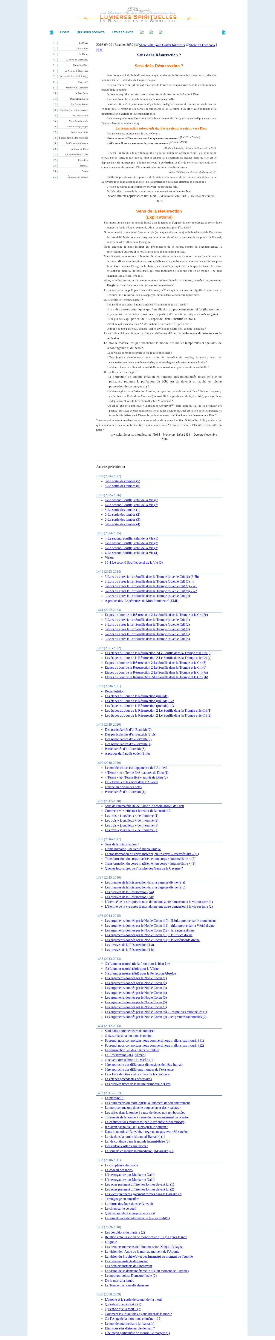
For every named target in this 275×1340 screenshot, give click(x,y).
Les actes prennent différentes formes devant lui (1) (139, 1184)
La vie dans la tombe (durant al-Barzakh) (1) (135, 1136)
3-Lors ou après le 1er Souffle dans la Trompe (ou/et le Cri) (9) (147, 596)
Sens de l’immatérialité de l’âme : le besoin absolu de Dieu (144, 806)
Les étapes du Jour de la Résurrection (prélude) (136, 696)
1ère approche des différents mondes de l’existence (139, 1069)
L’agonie (111, 1242)
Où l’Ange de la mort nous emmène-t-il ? (132, 1318)
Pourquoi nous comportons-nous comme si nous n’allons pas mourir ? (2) (154, 1045)
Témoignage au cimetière (122, 1199)
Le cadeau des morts (119, 1170)
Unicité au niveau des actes (123, 787)
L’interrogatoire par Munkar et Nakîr (129, 1175)
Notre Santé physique (77, 126)
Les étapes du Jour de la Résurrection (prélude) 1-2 (139, 701)
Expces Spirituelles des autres (73, 138)
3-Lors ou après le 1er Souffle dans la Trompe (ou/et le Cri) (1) (147, 619)
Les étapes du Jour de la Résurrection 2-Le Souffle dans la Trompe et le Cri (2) (158, 715)
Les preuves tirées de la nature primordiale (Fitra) (138, 1084)
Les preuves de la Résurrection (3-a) (129, 892)
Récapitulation (114, 691)
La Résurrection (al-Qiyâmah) (125, 1055)
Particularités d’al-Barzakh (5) (125, 749)
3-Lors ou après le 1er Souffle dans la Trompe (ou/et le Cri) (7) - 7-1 (151, 586)
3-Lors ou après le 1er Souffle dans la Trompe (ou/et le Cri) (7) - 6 (149, 581)
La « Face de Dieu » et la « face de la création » (137, 1074)
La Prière (83, 43)
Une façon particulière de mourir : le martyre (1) (137, 1333)
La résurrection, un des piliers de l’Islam (132, 1050)
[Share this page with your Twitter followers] (160, 44)
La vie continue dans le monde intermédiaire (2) (137, 1141)
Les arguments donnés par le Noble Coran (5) (136, 997)
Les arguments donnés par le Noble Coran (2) (136, 983)
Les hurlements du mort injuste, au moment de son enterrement (147, 1103)
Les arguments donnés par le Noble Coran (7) (136, 1007)
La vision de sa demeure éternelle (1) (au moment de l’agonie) (147, 1271)
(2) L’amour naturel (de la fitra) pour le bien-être (137, 963)
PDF (99, 50)
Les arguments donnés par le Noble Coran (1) (136, 978)
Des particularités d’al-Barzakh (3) (128, 739)
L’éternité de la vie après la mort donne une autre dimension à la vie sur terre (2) (159, 906)
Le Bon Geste (81, 93)
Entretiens (83, 160)
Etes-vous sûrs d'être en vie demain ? (130, 1328)
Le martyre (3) (114, 1098)
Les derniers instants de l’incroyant (128, 1266)
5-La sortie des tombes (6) (122, 486)
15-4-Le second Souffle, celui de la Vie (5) (134, 562)
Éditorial (83, 166)
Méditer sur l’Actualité (77, 87)
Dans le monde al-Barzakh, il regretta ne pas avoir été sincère (146, 1131)
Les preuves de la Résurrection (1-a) (129, 945)
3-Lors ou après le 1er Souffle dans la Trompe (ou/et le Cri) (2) (147, 624)
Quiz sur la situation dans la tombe (128, 1036)
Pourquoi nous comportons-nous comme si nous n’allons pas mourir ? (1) (154, 1040)
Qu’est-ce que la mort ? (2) (123, 1309)
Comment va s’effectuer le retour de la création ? (138, 811)
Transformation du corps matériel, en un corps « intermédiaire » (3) (150, 863)
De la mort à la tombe (119, 1280)
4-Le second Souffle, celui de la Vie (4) (131, 553)
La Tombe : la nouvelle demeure (127, 1285)
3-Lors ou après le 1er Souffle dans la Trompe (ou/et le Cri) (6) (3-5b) (152, 576)
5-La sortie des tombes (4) (122, 524)
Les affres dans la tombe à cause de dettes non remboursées (145, 1112)
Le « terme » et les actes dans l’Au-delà (131, 782)
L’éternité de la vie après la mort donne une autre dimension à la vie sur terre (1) (159, 902)
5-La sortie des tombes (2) (122, 514)
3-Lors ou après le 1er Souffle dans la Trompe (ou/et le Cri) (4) (147, 634)
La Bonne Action (79, 104)
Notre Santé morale (78, 121)
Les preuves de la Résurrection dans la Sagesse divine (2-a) (145, 882)
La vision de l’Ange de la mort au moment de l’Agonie (142, 1251)
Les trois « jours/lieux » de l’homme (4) (131, 830)
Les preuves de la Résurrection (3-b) (129, 897)
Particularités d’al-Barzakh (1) (125, 792)
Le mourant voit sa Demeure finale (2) (131, 1275)
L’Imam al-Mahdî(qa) (77, 60)
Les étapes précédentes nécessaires (128, 1079)
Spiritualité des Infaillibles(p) (73, 76)
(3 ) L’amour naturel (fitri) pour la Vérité (132, 968)
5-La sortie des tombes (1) (122, 510)
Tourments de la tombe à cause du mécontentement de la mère (147, 1117)
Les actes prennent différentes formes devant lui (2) (139, 1189)
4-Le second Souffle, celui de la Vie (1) (131, 538)
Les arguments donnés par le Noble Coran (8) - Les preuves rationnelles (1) (156, 1012)
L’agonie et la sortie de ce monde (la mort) (133, 1299)
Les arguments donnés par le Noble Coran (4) (136, 993)
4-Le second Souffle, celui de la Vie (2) (131, 543)
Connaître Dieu (80, 65)
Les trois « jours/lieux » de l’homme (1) (131, 815)
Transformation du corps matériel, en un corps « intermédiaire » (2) (150, 858)
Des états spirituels (79, 99)
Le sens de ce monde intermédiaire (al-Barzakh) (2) (139, 1151)
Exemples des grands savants (74, 110)
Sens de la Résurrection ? (122, 844)
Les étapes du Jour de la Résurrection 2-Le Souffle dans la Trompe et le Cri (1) (158, 710)
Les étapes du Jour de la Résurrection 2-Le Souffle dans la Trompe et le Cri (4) (158, 658)
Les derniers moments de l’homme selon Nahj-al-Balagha (144, 1247)
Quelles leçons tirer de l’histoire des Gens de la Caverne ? (144, 868)
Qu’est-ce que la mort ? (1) (123, 1304)
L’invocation (81, 48)
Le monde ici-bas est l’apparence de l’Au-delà (136, 767)
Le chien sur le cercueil (120, 1208)
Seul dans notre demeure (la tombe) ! (130, 1031)
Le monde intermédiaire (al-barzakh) (129, 1323)
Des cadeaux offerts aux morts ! (126, 1146)
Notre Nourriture (79, 132)
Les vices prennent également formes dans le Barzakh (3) (143, 1194)
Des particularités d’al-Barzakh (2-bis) (130, 734)
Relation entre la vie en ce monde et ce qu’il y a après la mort (146, 1237)
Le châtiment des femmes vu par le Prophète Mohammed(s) (145, 1122)
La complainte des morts (121, 1165)
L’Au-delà (83, 82)
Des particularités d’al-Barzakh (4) (128, 744)
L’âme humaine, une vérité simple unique (133, 849)
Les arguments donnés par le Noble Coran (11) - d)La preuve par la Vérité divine (159, 925)
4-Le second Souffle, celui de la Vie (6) (131, 500)
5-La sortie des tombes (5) (122, 481)
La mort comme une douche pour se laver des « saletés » (143, 1107)
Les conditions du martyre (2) (125, 1232)
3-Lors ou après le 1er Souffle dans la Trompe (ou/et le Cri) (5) (147, 639)
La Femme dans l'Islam (76, 154)
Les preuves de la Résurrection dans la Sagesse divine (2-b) (145, 887)
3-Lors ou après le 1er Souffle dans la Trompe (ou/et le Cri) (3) (147, 629)
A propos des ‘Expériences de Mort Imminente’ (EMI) (141, 601)
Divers (85, 171)
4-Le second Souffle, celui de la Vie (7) (131, 505)
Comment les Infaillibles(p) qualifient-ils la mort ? (138, 1314)
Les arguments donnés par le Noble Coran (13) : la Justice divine (148, 935)
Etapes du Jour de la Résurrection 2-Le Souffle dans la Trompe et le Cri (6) (155, 667)
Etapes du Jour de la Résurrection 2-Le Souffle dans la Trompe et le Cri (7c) (156, 615)
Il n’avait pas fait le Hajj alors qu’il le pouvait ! (136, 1127)
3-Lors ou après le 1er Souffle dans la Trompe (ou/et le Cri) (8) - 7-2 (151, 591)
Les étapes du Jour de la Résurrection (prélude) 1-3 (139, 706)
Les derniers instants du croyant (126, 1261)
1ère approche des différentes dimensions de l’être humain (144, 1064)
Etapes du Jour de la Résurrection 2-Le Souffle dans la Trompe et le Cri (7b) (156, 677)
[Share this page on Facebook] (200, 44)
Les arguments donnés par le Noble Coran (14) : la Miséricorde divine (152, 940)
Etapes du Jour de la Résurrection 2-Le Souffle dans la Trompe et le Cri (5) (155, 663)
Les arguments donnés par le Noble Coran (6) (136, 1002)
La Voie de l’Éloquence (76, 71)
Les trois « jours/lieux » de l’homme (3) (131, 825)
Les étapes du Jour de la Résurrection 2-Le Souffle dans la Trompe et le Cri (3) (158, 653)
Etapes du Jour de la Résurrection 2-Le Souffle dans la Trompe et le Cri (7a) (156, 672)
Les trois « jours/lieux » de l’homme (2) (131, 820)
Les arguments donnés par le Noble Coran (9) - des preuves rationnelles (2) (155, 1017)
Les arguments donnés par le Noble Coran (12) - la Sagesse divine (149, 930)
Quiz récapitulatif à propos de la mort (130, 1213)
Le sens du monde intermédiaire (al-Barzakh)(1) (137, 1218)
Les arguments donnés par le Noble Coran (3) (136, 988)
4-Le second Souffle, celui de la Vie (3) (131, 548)
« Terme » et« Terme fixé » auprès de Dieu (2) (136, 777)
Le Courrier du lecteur (77, 143)
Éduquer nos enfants (78, 177)
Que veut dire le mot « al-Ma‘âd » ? (129, 1060)
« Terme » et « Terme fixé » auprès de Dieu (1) (136, 772)
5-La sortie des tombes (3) (122, 519)
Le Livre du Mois (79, 149)
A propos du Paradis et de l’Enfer (127, 753)
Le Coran (83, 54)
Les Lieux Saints (80, 115)
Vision (109, 557)
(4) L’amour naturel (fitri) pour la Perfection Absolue (140, 973)
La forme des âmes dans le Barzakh (129, 1204)
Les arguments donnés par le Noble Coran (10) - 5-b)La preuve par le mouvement (160, 920)
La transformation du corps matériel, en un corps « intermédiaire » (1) (152, 854)
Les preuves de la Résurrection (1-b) (129, 949)
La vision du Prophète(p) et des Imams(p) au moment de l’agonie (149, 1256)
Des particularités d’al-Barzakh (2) (128, 729)
